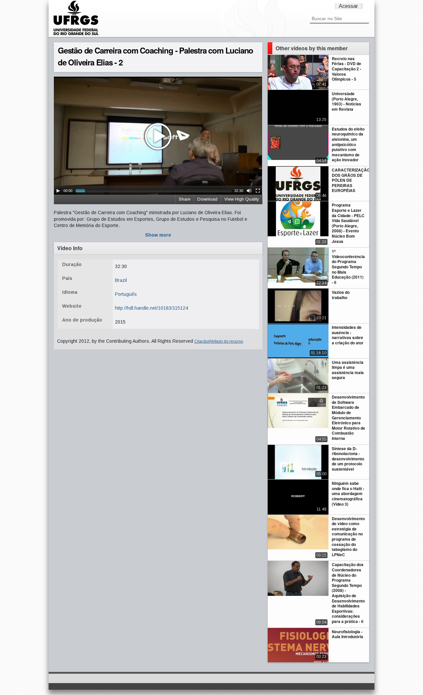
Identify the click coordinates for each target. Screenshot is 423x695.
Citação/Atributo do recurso (218, 341)
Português (126, 294)
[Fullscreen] (257, 190)
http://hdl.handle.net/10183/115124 (151, 308)
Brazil (121, 280)
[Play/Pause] (58, 190)
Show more (158, 235)
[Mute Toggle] (249, 190)
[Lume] (76, 34)
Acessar (348, 6)
